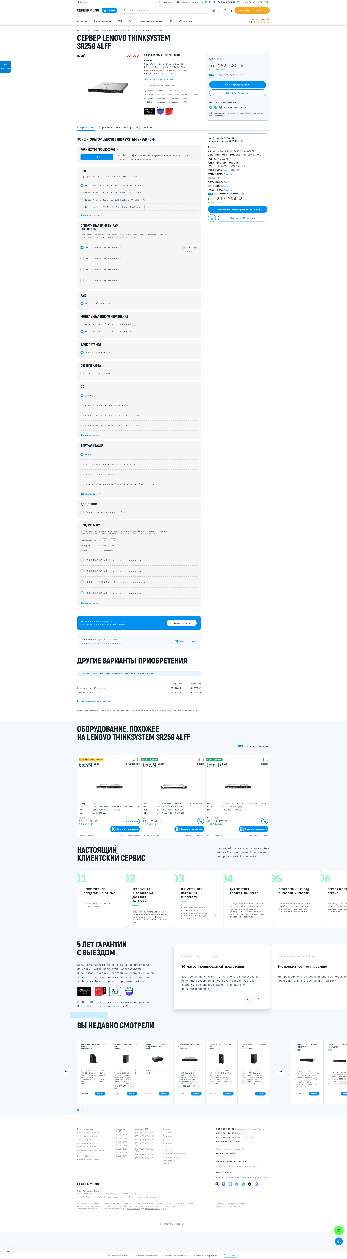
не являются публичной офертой (110, 1206)
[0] (213, 10)
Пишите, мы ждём (225, 1153)
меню (112, 10)
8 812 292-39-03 (225, 1137)
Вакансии (167, 1143)
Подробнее (211, 1256)
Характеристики (109, 127)
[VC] (217, 1184)
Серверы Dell (120, 1130)
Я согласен (231, 1256)
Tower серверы (85, 1139)
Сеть (131, 21)
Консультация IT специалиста (252, 10)
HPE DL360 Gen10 (143, 1158)
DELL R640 (121, 1156)
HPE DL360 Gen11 (143, 1139)
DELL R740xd (123, 1145)
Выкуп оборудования (174, 1153)
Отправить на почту (183, 623)
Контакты (167, 1132)
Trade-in (167, 1150)
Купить (100, 1093)
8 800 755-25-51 (230, 2)
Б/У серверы (84, 1156)
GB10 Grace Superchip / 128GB (155, 1072)
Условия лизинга (172, 1157)
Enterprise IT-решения (171, 1161)
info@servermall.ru (191, 2)
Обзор (128, 127)
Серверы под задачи (88, 1159)
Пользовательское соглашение (230, 1206)
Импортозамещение (152, 21)
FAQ (138, 127)
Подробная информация (93, 701)
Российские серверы (88, 1132)
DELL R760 (121, 1134)
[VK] (223, 1184)
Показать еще (89, 215)
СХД (120, 21)
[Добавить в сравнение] (261, 58)
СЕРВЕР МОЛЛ (169, 1224)
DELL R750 (121, 1138)
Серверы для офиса (87, 1146)
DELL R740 (121, 1141)
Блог (165, 1146)
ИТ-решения (185, 21)
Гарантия (167, 1136)
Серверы (82, 21)
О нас (166, 1129)
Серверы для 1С (86, 1143)
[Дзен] (249, 1184)
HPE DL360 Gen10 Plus (143, 1150)
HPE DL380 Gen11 (143, 1136)
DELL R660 (121, 1149)
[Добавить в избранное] (265, 58)
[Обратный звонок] (339, 1241)
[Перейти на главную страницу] (88, 10)
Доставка (167, 1139)
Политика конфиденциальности (230, 1204)
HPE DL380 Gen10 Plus (143, 1144)
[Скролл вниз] (8, 1251)
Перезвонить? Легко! (228, 1142)
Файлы (148, 127)
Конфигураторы (102, 21)
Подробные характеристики (158, 79)
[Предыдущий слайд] (248, 999)
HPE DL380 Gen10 (143, 1154)
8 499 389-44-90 (225, 1133)
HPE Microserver (143, 1132)
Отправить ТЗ (5, 69)
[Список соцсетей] (339, 1230)
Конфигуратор (86, 127)
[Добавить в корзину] (212, 218)
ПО (170, 21)
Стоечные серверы (87, 1136)
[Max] (214, 2)
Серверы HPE (141, 1129)
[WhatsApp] (206, 2)
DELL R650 (121, 1152)
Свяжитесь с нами (188, 641)
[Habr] (230, 1184)
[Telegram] (210, 2)
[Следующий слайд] (258, 999)
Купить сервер (85, 1129)
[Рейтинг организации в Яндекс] (259, 21)
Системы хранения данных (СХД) (91, 1151)
